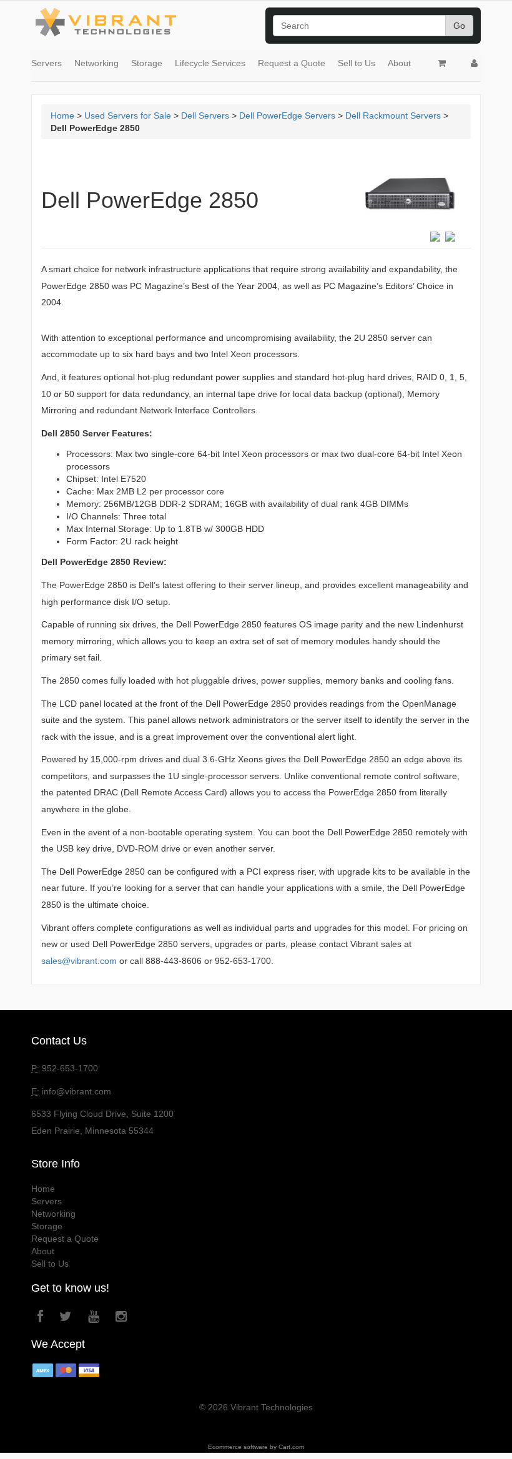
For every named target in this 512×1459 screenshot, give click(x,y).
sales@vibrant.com (79, 961)
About (399, 63)
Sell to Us (356, 63)
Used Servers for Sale (127, 115)
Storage (146, 63)
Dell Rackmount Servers (393, 115)
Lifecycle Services (210, 63)
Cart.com (291, 1446)
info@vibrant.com (76, 1091)
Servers (46, 63)
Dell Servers (205, 115)
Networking (96, 63)
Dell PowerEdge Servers (287, 115)
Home (62, 115)
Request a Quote (291, 63)
